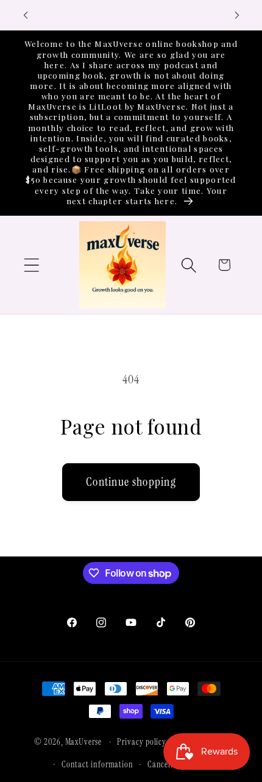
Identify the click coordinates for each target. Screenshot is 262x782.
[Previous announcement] (25, 15)
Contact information (97, 764)
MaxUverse (83, 741)
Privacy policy (141, 741)
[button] (31, 264)
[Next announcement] (237, 15)
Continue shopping (131, 481)
